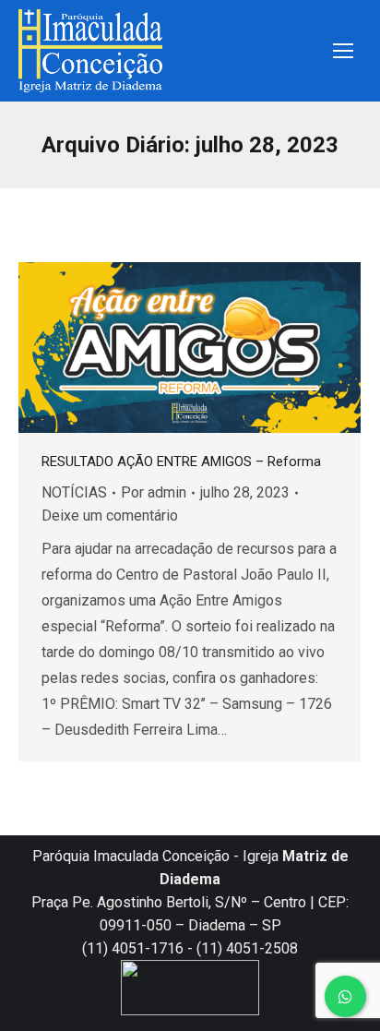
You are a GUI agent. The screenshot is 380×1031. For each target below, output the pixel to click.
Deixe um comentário (110, 515)
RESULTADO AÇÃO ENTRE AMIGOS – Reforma (181, 461)
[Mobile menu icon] (343, 50)
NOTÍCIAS (74, 492)
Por (153, 492)
